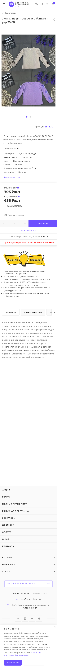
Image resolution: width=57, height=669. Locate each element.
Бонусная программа (15, 511)
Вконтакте (18, 619)
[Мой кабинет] (47, 4)
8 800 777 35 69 (20, 594)
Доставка (8, 525)
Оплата (6, 532)
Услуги (6, 497)
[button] (26, 117)
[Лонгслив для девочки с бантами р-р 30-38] (28, 70)
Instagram (25, 619)
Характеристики (33, 312)
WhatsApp (39, 619)
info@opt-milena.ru (30, 599)
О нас (5, 539)
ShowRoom (8, 518)
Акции (6, 490)
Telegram (32, 619)
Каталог (7, 557)
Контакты (8, 546)
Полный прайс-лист (14, 504)
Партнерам (8, 564)
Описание (11, 312)
